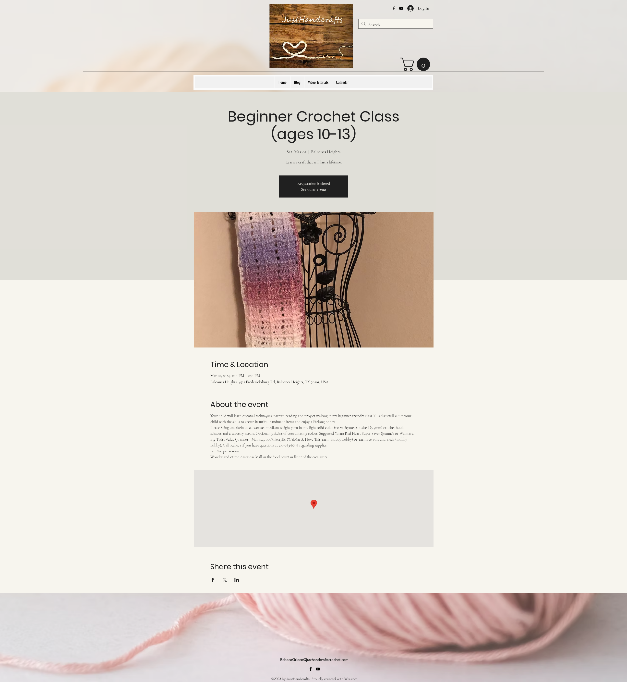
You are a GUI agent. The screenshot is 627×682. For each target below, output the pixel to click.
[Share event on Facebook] (212, 580)
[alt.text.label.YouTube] (401, 8)
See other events (313, 189)
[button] (416, 64)
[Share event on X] (224, 580)
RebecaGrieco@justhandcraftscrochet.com (314, 659)
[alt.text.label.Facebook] (393, 8)
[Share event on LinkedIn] (236, 580)
